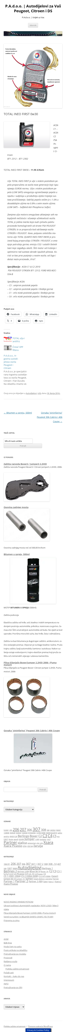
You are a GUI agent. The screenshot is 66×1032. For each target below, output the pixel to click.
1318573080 (40, 833)
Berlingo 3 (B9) (23, 871)
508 (48, 830)
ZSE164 (30, 846)
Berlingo (23, 836)
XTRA (25, 846)
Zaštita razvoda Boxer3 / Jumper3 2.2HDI (25, 463)
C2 (40, 836)
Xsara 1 (51, 882)
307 (36, 829)
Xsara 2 (58, 881)
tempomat (31, 843)
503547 (18, 833)
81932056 (32, 833)
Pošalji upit (9, 972)
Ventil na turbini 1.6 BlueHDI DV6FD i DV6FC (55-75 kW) (28, 916)
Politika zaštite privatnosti (17, 968)
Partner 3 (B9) (36, 881)
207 (23, 829)
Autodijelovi (31, 393)
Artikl (6, 939)
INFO (6, 983)
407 (59, 864)
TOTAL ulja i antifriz (19, 340)
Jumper (30, 839)
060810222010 (51, 833)
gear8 (16, 839)
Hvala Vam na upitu (13, 946)
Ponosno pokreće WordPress (40, 1026)
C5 (54, 836)
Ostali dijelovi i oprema (42, 879)
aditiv (60, 833)
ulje (41, 843)
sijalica (22, 843)
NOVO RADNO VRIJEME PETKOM (18, 901)
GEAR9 (21, 839)
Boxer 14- (45, 871)
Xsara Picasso (13, 846)
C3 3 (11, 874)
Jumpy (29, 878)
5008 (15, 868)
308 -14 (52, 863)
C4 (50, 835)
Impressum (9, 980)
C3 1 (59, 871)
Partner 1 (9, 881)
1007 (9, 868)
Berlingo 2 (10, 871)
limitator (43, 839)
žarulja (38, 846)
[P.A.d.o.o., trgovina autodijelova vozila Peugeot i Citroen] (17, 369)
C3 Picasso (19, 873)
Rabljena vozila (10, 961)
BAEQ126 (13, 836)
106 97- (7, 864)
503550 (25, 833)
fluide (11, 839)
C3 (45, 835)
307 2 (40, 863)
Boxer (34, 836)
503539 (12, 833)
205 (10, 830)
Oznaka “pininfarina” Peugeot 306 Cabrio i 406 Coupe (49, 417)
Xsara (48, 842)
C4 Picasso (39, 874)
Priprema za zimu (11, 920)
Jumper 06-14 (10, 878)
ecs (58, 836)
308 (43, 830)
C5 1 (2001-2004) (12, 876)
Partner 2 (21, 881)
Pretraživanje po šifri (13, 987)
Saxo (45, 881)
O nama (7, 965)
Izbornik (33, 25)
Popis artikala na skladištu (15, 950)
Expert (55, 876)
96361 (58, 830)
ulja (37, 843)
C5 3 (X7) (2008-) (45, 876)
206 (16, 829)
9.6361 (6, 830)
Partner (10, 842)
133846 (6, 833)
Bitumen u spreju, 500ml (18, 412)
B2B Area (8, 942)
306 (29, 830)
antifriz (6, 836)
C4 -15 (31, 874)
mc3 (48, 839)
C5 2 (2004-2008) (29, 876)
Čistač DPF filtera (18, 348)
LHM (37, 839)
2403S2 (53, 830)
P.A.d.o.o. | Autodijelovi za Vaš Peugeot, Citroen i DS (33, 8)
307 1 (34, 864)
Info (39, 393)
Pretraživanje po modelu (15, 954)
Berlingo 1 (47, 868)
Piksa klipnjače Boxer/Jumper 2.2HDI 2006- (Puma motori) (30, 663)
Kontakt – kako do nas (14, 976)
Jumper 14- (20, 879)
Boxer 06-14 (35, 871)
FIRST (6, 839)
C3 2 (6, 873)
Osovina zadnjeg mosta (16, 507)
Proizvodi (8, 957)
